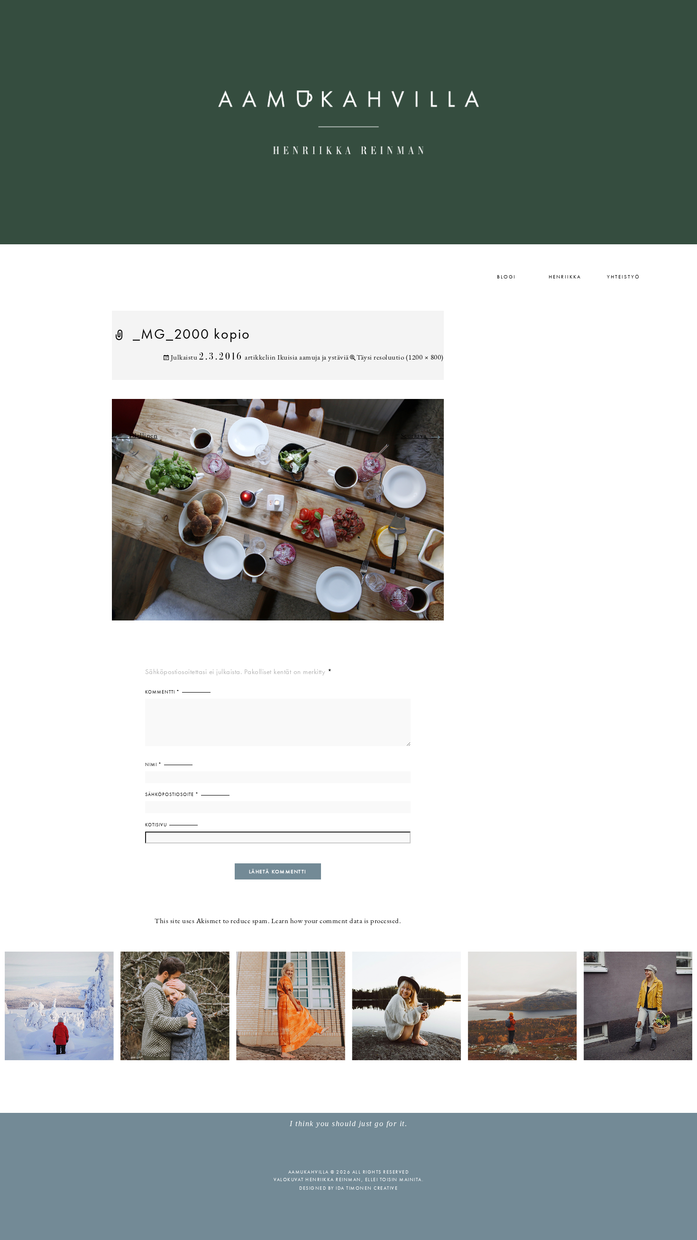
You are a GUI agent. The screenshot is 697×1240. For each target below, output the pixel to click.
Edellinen (135, 436)
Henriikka (565, 276)
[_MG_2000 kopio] (278, 515)
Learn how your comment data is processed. (336, 921)
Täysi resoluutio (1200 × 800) (400, 357)
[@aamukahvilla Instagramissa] (348, 1005)
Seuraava (422, 436)
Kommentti (162, 692)
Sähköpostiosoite (172, 794)
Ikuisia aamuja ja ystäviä (313, 357)
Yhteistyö (623, 276)
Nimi (153, 764)
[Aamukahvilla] (348, 122)
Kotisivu (156, 825)
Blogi (506, 276)
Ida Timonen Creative (367, 1188)
